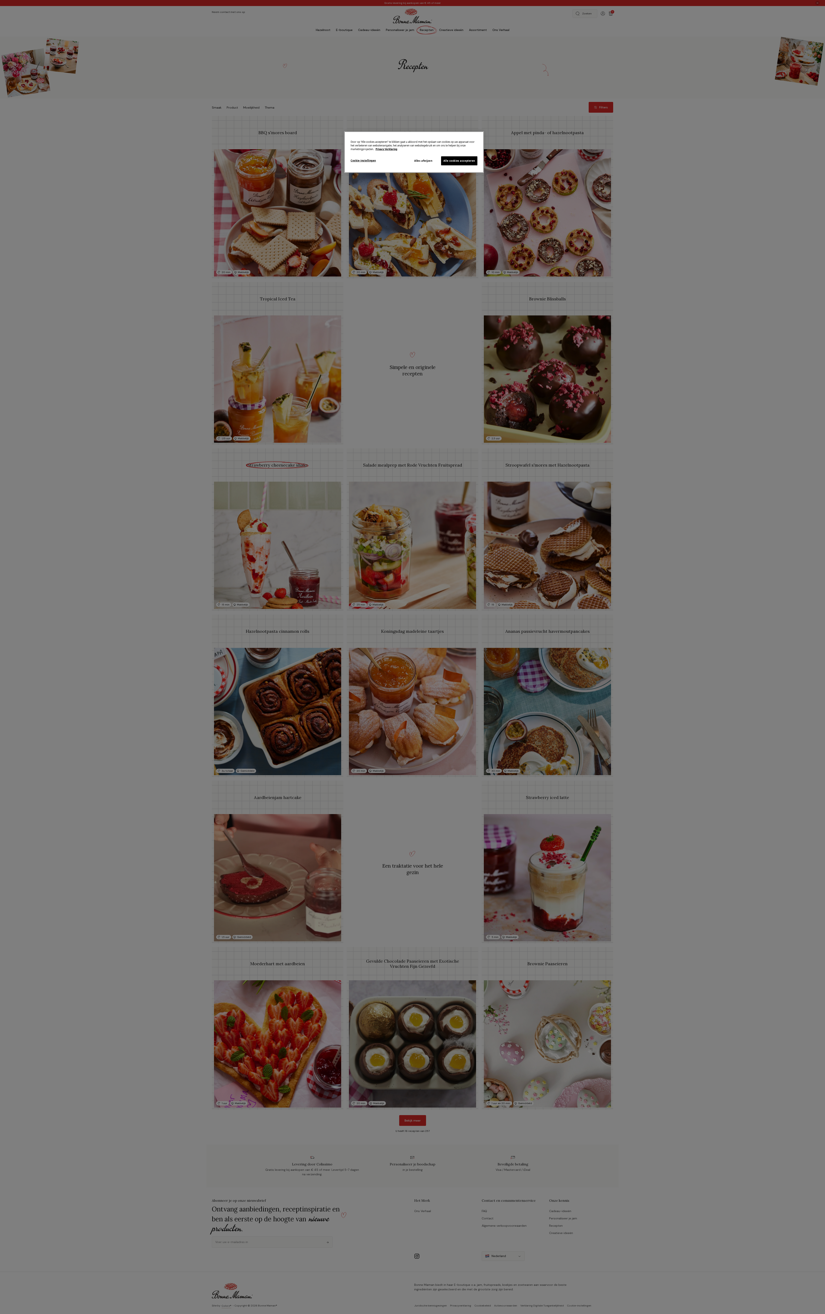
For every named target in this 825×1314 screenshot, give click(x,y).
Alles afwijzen (423, 160)
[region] (414, 152)
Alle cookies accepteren (459, 160)
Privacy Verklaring (386, 149)
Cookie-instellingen (363, 160)
